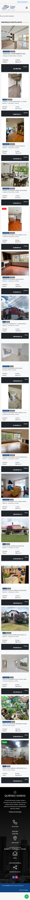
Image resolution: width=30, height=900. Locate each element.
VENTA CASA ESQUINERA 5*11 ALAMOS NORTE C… (14, 323)
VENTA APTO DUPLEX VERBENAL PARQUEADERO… (14, 590)
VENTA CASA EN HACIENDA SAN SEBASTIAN (13, 546)
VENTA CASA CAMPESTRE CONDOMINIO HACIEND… (14, 723)
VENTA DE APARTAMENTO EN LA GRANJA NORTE (14, 501)
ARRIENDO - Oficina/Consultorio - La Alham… (14, 101)
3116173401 (15, 831)
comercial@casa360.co (15, 862)
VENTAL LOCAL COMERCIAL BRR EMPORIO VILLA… (14, 768)
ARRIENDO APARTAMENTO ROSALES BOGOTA (13, 146)
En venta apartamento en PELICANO (12, 368)
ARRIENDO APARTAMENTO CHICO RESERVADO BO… (14, 457)
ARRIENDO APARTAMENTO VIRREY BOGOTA (13, 279)
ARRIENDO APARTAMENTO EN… (15, 54)
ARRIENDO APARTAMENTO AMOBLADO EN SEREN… (14, 190)
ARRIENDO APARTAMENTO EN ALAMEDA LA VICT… (14, 234)
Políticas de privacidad (15, 811)
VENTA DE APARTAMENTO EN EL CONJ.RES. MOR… (14, 679)
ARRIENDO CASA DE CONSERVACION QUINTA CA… (14, 634)
